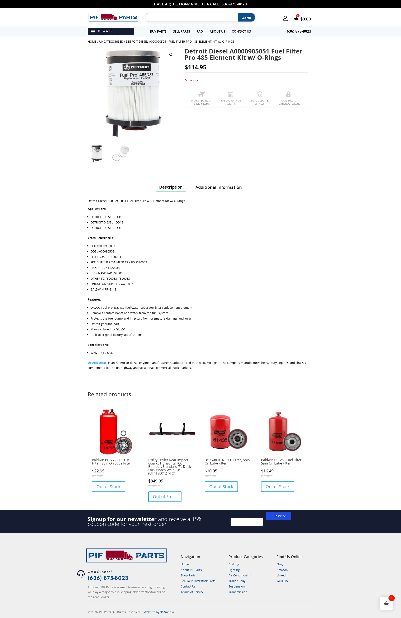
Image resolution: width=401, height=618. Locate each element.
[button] (171, 54)
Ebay (280, 564)
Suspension (236, 586)
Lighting (234, 570)
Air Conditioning (239, 575)
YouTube (283, 581)
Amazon (282, 570)
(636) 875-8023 (108, 578)
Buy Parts (158, 31)
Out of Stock (108, 486)
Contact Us (241, 31)
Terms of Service (192, 592)
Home (92, 41)
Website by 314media (159, 612)
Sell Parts (181, 31)
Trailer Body (236, 581)
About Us (217, 31)
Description (171, 187)
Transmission (237, 592)
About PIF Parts (191, 570)
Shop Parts (188, 575)
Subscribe (279, 516)
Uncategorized (111, 41)
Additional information (218, 187)
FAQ (200, 31)
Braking (233, 564)
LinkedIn (282, 575)
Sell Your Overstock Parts (198, 581)
